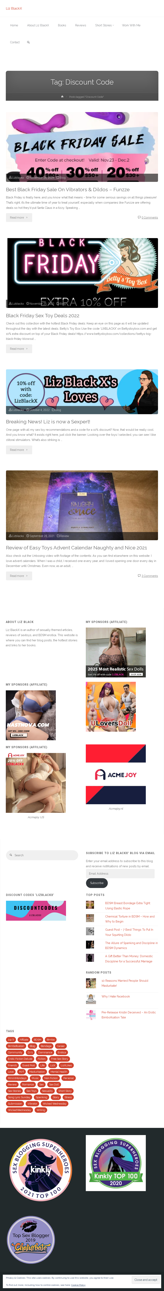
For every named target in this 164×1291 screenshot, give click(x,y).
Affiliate (24, 1039)
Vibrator (32, 1103)
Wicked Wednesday (54, 1103)
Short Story (65, 1090)
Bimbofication (16, 1046)
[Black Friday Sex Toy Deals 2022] (82, 290)
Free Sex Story (59, 1058)
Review (64, 536)
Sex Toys (31, 1090)
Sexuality (47, 1090)
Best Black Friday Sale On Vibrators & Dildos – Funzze (68, 189)
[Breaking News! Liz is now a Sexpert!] (82, 391)
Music (35, 1078)
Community (15, 1052)
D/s (30, 1052)
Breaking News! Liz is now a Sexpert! (48, 422)
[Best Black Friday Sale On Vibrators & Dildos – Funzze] (82, 164)
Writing (41, 1110)
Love (11, 1071)
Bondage (46, 1046)
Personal (68, 1078)
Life (42, 1065)
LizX (52, 1065)
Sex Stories (14, 1090)
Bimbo (51, 1039)
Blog (63, 177)
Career (61, 1046)
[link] (28, 42)
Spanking (41, 1097)
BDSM (37, 1039)
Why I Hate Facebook (116, 996)
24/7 (11, 1039)
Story (56, 1097)
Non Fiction (51, 1078)
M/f (21, 1071)
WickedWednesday (19, 1110)
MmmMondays (17, 1078)
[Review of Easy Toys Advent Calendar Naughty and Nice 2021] (82, 522)
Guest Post (28, 1065)
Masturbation (37, 1071)
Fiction (42, 1058)
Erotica (62, 1052)
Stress (68, 1097)
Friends (12, 1065)
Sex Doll (54, 1084)
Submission (15, 1103)
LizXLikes (66, 1065)
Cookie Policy (78, 1285)
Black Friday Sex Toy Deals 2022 (42, 315)
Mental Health (59, 1071)
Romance (28, 1084)
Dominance (45, 1052)
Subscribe (97, 883)
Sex (41, 1084)
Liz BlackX (14, 8)
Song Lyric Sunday (19, 1097)
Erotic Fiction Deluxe (20, 1058)
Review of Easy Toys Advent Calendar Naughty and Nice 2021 (76, 548)
